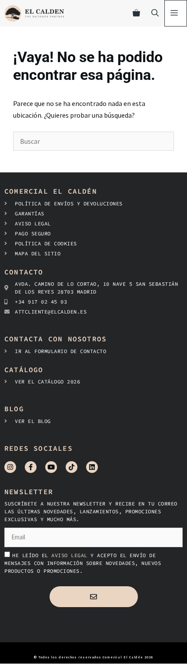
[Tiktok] (71, 467)
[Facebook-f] (31, 467)
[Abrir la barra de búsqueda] (155, 13)
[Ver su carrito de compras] (136, 13)
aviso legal (70, 555)
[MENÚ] (175, 13)
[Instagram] (10, 467)
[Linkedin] (92, 467)
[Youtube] (51, 467)
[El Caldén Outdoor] (34, 13)
